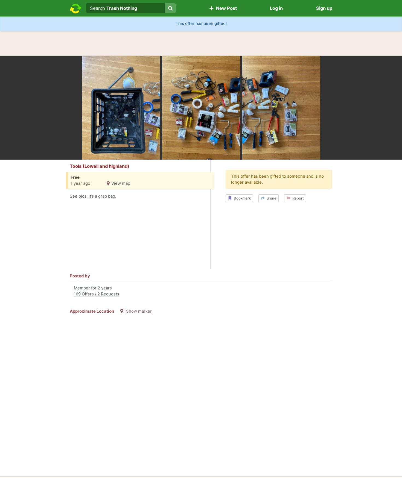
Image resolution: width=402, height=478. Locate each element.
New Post (225, 8)
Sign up (324, 8)
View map (120, 183)
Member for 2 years (96, 291)
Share (270, 198)
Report (297, 198)
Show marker (139, 311)
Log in (276, 8)
